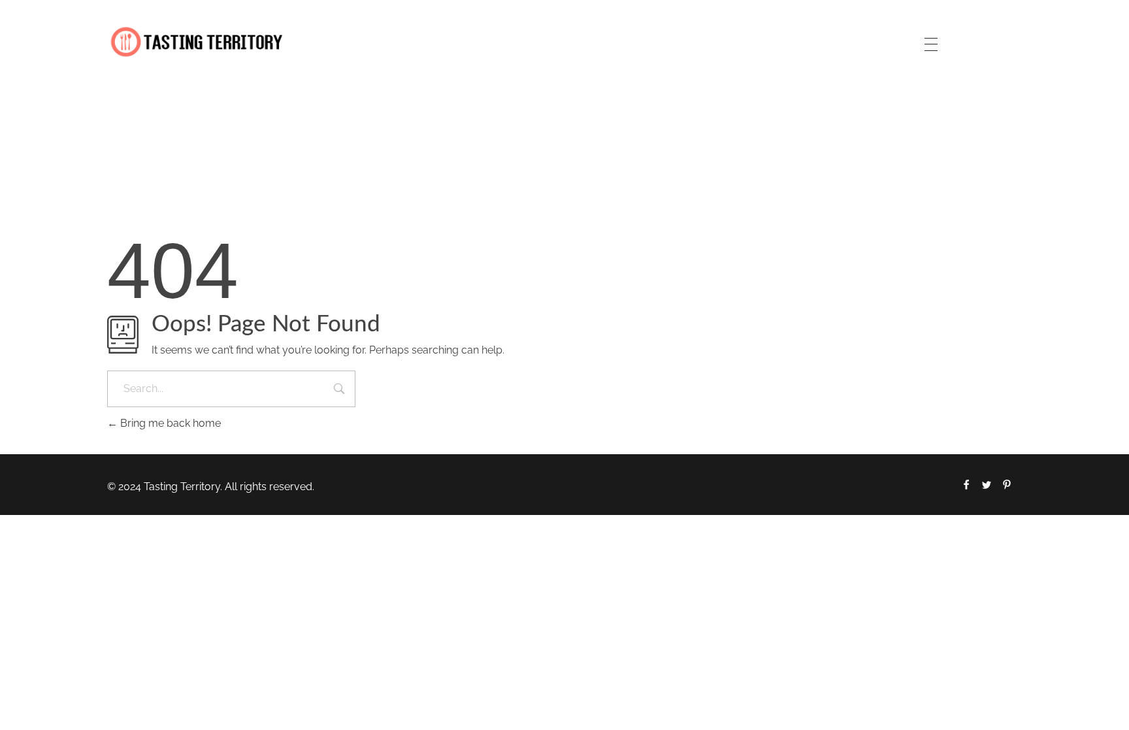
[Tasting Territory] (197, 42)
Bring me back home (169, 423)
